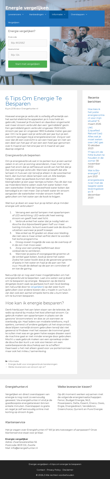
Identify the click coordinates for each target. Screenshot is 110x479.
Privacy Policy (54, 470)
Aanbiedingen (36, 14)
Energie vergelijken (27, 7)
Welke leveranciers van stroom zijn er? (27, 367)
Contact (41, 470)
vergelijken (36, 286)
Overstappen (78, 14)
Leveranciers (14, 14)
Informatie (57, 14)
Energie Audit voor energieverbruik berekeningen (32, 364)
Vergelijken (13, 22)
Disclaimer (68, 470)
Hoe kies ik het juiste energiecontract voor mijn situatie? (96, 115)
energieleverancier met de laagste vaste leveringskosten (96, 186)
